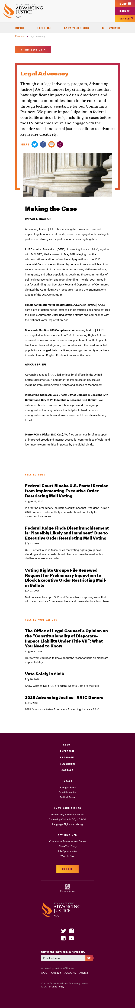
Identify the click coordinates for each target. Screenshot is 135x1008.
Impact (20, 28)
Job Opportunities (67, 851)
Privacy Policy (56, 986)
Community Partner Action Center (67, 841)
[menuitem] (20, 28)
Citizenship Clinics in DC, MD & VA (67, 819)
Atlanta (83, 972)
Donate (125, 11)
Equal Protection (67, 792)
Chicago (56, 972)
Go (89, 957)
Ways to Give (67, 856)
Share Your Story (68, 846)
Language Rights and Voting (67, 824)
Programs (20, 36)
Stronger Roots (67, 787)
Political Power (68, 797)
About (67, 744)
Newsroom (67, 764)
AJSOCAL (70, 972)
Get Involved (111, 28)
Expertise (44, 28)
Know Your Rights (76, 28)
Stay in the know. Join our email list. (63, 951)
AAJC (44, 972)
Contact (67, 770)
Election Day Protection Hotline (67, 814)
